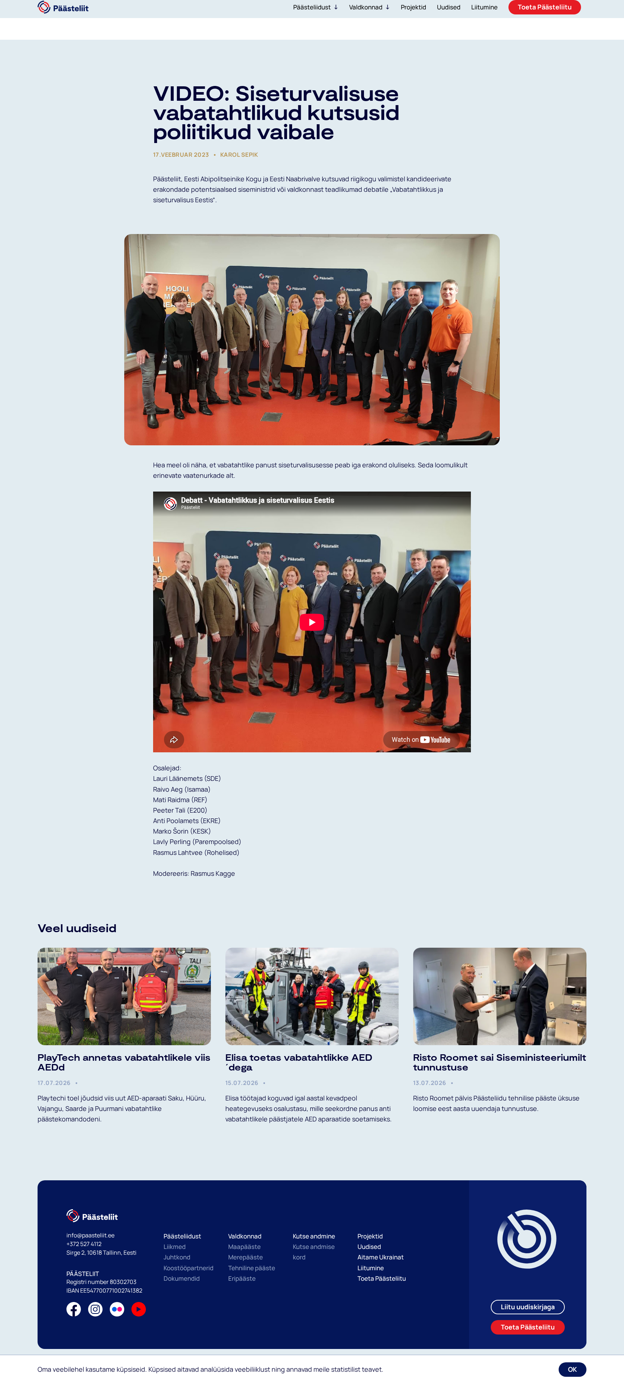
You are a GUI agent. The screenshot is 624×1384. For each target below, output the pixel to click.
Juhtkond (177, 1257)
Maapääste (244, 1246)
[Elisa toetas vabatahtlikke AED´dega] (312, 996)
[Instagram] (95, 1311)
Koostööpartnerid (188, 1268)
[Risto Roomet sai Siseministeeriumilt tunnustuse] (499, 996)
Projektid (370, 1236)
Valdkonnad (365, 7)
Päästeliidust (312, 7)
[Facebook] (73, 1311)
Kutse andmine (314, 1236)
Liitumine (371, 1268)
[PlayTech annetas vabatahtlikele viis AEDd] (124, 996)
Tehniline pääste (251, 1268)
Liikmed (175, 1246)
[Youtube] (138, 1311)
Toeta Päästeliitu (382, 1278)
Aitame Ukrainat (381, 1257)
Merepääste (245, 1257)
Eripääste (242, 1278)
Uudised (369, 1246)
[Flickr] (117, 1311)
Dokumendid (182, 1278)
